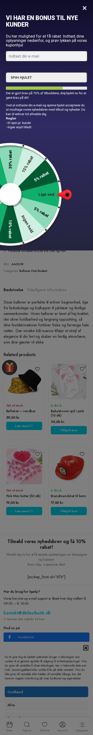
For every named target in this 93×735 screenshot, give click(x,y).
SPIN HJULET (21, 77)
